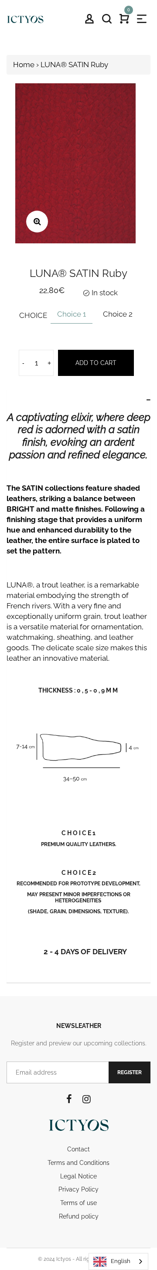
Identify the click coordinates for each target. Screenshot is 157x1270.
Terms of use (78, 1202)
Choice (33, 315)
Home (23, 64)
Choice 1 (71, 314)
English (120, 1261)
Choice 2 (118, 314)
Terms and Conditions (78, 1162)
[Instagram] (86, 1099)
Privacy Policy (78, 1189)
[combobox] (118, 1261)
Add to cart (95, 362)
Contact (78, 1149)
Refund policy (79, 1216)
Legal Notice (78, 1176)
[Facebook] (69, 1099)
